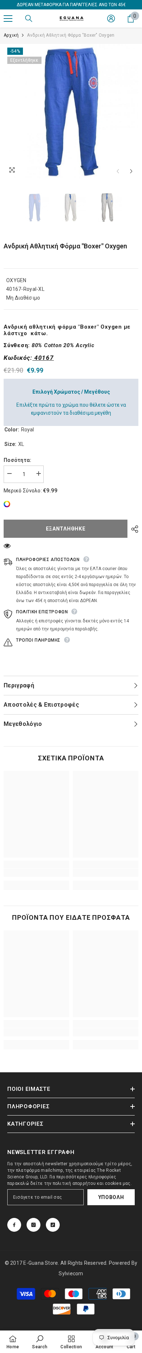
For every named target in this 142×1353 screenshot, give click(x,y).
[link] (9, 504)
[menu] (8, 18)
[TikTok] (53, 1225)
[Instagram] (33, 1225)
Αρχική (11, 35)
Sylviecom (71, 1273)
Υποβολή (111, 1197)
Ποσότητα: (18, 460)
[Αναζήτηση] (28, 18)
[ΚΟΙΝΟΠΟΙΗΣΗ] (132, 529)
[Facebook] (14, 1225)
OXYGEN (16, 280)
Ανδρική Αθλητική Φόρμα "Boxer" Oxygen (65, 246)
